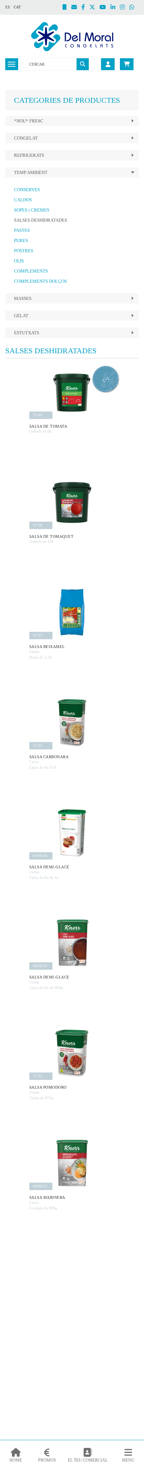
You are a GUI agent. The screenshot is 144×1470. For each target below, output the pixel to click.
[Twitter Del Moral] (94, 7)
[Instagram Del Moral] (124, 7)
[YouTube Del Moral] (105, 7)
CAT (17, 7)
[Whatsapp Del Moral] (134, 7)
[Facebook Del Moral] (85, 7)
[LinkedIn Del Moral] (115, 7)
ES (7, 7)
